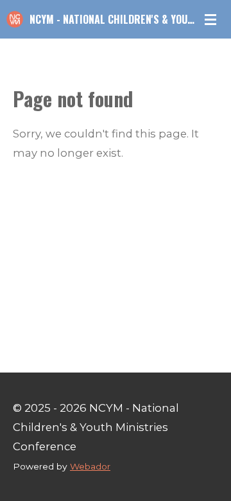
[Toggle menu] (210, 19)
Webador (90, 466)
